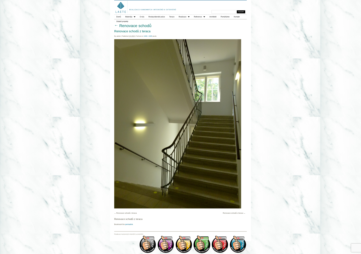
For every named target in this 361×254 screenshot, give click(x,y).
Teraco (171, 17)
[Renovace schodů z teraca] (177, 208)
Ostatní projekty (122, 21)
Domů (118, 17)
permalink (129, 224)
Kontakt (237, 17)
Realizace (182, 17)
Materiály (128, 17)
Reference (198, 17)
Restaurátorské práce (156, 17)
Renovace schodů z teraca (126, 213)
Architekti (212, 17)
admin (118, 36)
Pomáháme (225, 17)
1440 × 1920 (148, 36)
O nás (142, 17)
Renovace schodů (132, 26)
